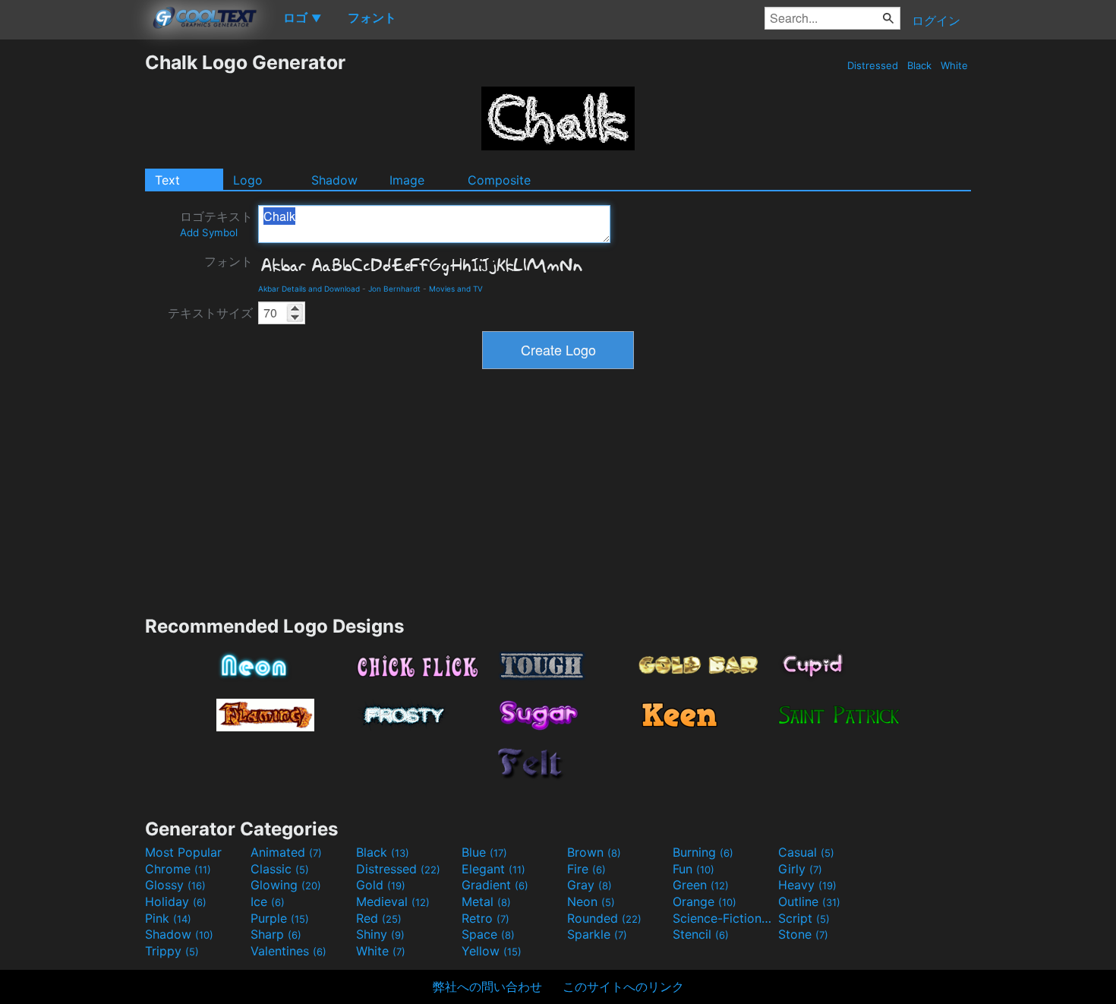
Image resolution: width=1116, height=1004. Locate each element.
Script (804, 918)
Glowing (286, 884)
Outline (809, 901)
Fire (586, 868)
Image (406, 180)
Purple (280, 918)
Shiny (380, 934)
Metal (486, 901)
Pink (168, 918)
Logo (248, 180)
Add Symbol (209, 232)
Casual (806, 852)
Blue (484, 852)
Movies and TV (456, 288)
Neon (591, 901)
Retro (485, 918)
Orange (704, 901)
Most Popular (183, 852)
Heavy (807, 884)
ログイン (936, 20)
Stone (803, 934)
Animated (286, 852)
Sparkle (597, 934)
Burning (703, 852)
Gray (589, 884)
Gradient (495, 884)
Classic (280, 868)
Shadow (334, 180)
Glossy (175, 884)
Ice (268, 901)
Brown (594, 852)
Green (701, 884)
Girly (800, 868)
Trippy (172, 950)
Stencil (701, 934)
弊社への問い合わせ (487, 986)
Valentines (288, 950)
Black (919, 65)
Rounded (604, 918)
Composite (499, 180)
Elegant (493, 868)
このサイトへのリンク (623, 986)
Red (379, 918)
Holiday (175, 901)
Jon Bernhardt (394, 288)
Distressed (872, 65)
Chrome (178, 868)
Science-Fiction (723, 918)
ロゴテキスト (216, 223)
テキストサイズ (210, 312)
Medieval (393, 901)
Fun (693, 868)
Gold (380, 884)
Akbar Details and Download (309, 288)
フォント (228, 261)
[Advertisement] (72, 279)
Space (488, 934)
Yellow (492, 950)
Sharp (276, 934)
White (954, 65)
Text (167, 180)
